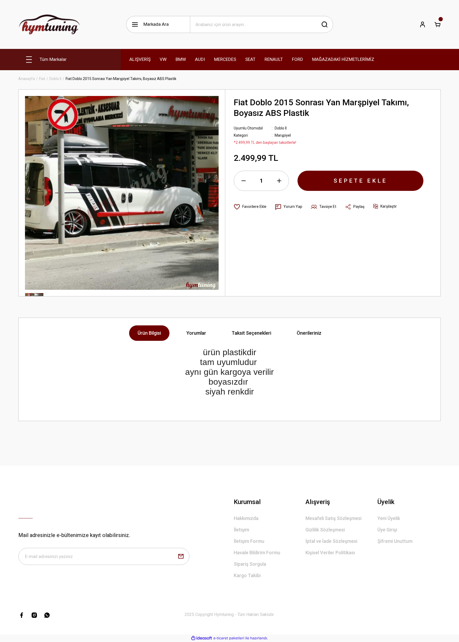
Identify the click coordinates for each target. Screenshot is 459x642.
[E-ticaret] (228, 638)
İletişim (241, 529)
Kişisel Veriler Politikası (330, 552)
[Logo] (49, 24)
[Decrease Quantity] (243, 181)
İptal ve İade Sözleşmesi (331, 541)
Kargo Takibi (247, 575)
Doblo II (281, 128)
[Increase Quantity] (279, 181)
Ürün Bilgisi (149, 333)
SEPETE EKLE (360, 181)
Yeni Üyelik (388, 518)
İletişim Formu (249, 541)
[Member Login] (422, 24)
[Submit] (180, 556)
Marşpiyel (283, 135)
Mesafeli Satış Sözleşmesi (333, 518)
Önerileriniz (309, 333)
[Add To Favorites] (250, 207)
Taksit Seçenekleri (251, 333)
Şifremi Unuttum (395, 541)
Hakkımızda (246, 518)
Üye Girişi (387, 529)
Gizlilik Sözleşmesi (325, 529)
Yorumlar (196, 333)
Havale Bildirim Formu (257, 552)
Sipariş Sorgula (250, 564)
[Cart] (437, 24)
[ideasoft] (201, 638)
